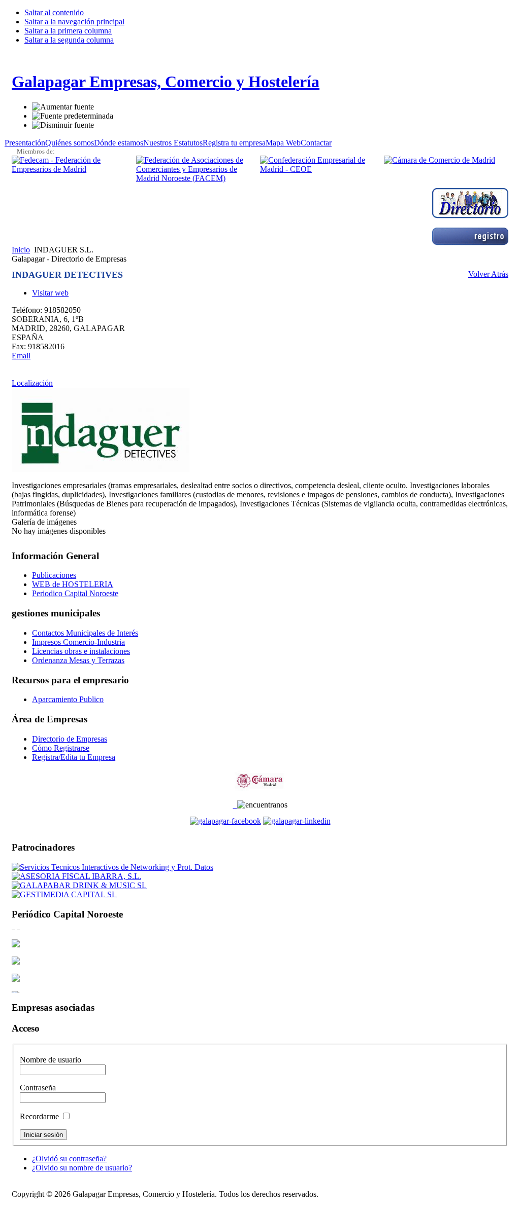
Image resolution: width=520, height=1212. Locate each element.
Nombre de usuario (50, 1059)
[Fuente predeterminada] (72, 116)
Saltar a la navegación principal (74, 21)
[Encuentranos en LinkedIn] (297, 821)
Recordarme (40, 1116)
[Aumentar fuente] (63, 107)
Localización (32, 383)
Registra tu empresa (234, 142)
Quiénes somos (69, 142)
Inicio (21, 249)
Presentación (25, 142)
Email (21, 355)
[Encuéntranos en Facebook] (235, 804)
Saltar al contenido (54, 12)
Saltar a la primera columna (68, 30)
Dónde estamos (118, 142)
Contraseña (38, 1087)
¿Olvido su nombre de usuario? (82, 1167)
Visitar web (50, 292)
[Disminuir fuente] (63, 125)
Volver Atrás (488, 274)
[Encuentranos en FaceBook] (225, 821)
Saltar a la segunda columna (69, 39)
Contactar (316, 142)
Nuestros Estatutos (173, 142)
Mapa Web (283, 142)
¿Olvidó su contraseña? (69, 1158)
